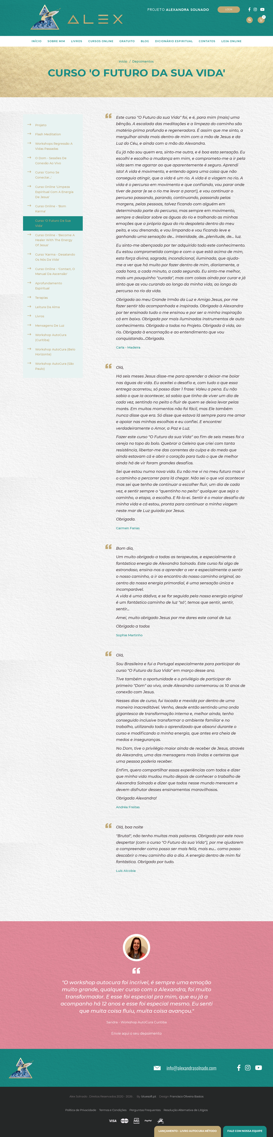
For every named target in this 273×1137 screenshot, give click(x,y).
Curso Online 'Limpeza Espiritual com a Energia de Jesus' (54, 192)
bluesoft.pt (148, 1096)
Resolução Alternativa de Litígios (186, 1110)
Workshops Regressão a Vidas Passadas (54, 146)
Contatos (207, 41)
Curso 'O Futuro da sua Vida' (53, 223)
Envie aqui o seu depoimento (136, 1033)
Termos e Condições (112, 1110)
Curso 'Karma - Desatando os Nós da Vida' (55, 257)
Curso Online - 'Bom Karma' (50, 208)
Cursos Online (100, 41)
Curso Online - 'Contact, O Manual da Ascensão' (55, 271)
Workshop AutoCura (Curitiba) (50, 337)
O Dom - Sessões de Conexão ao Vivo (51, 160)
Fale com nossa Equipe (244, 1131)
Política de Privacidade (80, 1110)
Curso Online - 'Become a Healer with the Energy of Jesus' (55, 240)
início (37, 41)
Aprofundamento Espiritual (48, 285)
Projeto (40, 125)
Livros (39, 316)
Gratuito (127, 41)
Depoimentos (143, 61)
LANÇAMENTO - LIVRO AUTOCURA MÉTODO (187, 1131)
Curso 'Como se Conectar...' (47, 174)
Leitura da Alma (47, 307)
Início (123, 61)
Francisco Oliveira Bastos (186, 1096)
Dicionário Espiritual (174, 41)
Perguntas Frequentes (145, 1110)
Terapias (41, 298)
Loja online (231, 41)
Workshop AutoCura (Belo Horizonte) (55, 352)
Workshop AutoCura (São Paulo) (54, 366)
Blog (145, 41)
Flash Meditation (48, 134)
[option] (136, 979)
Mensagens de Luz (49, 326)
